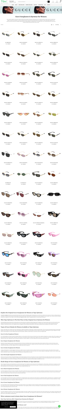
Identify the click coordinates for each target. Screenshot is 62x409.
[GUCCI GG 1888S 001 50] (54, 214)
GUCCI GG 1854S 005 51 (23, 42)
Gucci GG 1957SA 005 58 (8, 202)
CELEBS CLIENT (40, 4)
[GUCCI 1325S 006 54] (23, 274)
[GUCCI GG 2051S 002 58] (38, 154)
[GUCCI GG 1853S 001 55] (54, 54)
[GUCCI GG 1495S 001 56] (38, 34)
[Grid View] (51, 25)
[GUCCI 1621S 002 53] (8, 254)
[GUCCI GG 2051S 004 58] (54, 154)
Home (13, 4)
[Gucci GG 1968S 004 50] (38, 194)
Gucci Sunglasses (5, 315)
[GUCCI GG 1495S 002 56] (38, 134)
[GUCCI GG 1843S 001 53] (23, 234)
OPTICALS (35, 4)
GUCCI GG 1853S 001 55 (54, 62)
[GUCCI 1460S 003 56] (8, 274)
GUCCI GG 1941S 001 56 (8, 62)
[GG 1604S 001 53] (23, 174)
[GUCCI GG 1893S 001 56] (8, 114)
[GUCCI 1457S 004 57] (54, 294)
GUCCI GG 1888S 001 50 (54, 222)
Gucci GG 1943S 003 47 (38, 182)
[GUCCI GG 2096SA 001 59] (8, 154)
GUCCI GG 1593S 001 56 (38, 82)
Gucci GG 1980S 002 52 (54, 182)
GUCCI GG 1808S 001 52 (54, 42)
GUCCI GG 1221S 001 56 (54, 82)
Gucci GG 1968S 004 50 (38, 202)
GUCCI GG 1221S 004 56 (23, 82)
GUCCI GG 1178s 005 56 (23, 222)
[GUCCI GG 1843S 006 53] (38, 234)
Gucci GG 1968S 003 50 (8, 222)
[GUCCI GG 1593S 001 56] (38, 74)
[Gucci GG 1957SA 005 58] (8, 194)
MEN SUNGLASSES (21, 4)
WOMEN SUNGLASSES (29, 4)
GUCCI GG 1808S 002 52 (54, 122)
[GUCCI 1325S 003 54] (23, 294)
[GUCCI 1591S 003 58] (54, 234)
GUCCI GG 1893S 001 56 (8, 122)
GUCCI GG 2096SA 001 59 (8, 162)
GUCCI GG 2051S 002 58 (38, 162)
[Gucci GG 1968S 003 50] (8, 214)
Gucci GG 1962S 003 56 (23, 202)
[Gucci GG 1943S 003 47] (38, 174)
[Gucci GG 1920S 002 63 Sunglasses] (38, 214)
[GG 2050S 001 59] (8, 174)
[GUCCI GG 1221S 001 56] (54, 74)
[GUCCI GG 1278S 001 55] (23, 54)
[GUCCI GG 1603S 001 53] (38, 54)
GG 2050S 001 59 (8, 182)
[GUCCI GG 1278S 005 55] (8, 74)
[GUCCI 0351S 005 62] (38, 274)
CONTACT (48, 4)
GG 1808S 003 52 (8, 42)
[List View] (53, 25)
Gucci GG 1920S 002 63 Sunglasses (38, 222)
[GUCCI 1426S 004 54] (8, 294)
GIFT (45, 4)
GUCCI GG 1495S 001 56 (38, 42)
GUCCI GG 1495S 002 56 (38, 142)
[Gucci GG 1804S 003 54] (8, 234)
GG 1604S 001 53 (23, 182)
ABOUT (16, 4)
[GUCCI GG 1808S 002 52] (54, 114)
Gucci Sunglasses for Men (22, 317)
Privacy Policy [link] (7, 406)
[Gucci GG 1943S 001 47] (54, 194)
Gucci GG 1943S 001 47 (54, 202)
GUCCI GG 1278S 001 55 (23, 62)
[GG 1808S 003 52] (8, 34)
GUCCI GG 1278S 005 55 (8, 82)
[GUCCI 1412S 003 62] (38, 294)
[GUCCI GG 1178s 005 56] (23, 214)
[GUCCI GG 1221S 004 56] (23, 74)
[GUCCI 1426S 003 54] (54, 274)
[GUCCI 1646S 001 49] (38, 254)
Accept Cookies (13, 406)
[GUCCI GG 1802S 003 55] (23, 154)
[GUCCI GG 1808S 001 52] (54, 34)
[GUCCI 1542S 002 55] (54, 254)
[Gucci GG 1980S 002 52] (54, 174)
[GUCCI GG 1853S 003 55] (38, 114)
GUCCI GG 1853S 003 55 (38, 122)
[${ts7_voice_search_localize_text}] (46, 2)
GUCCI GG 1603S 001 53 (38, 62)
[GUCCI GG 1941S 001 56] (8, 54)
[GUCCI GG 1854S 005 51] (23, 34)
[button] (60, 1)
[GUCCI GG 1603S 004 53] (23, 114)
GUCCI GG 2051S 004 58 (54, 162)
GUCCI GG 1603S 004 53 (23, 122)
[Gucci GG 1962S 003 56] (23, 194)
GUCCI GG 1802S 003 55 (23, 162)
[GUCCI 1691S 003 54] (23, 254)
